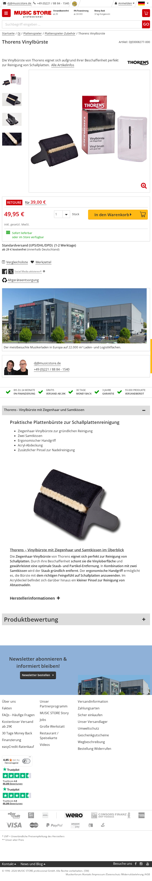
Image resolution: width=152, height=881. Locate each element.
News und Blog (32, 864)
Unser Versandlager (93, 722)
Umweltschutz (88, 728)
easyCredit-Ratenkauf (18, 746)
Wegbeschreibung (91, 742)
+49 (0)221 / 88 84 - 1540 (51, 369)
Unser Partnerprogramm (53, 703)
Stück (75, 214)
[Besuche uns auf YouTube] (148, 863)
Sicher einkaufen (90, 715)
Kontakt (8, 864)
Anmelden (125, 3)
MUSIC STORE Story (54, 713)
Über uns (9, 701)
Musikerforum (73, 874)
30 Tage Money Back (17, 733)
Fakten (7, 708)
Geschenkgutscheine (93, 735)
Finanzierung (11, 740)
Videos (45, 744)
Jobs (43, 720)
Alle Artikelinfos (62, 65)
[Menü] (30, 757)
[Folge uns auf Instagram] (141, 863)
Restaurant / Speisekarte (49, 735)
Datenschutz (113, 874)
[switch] (26, 761)
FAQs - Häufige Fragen (18, 715)
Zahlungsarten (89, 708)
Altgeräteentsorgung (23, 280)
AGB (147, 874)
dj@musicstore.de (19, 3)
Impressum (98, 874)
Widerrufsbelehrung (133, 874)
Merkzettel (43, 262)
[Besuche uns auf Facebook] (135, 863)
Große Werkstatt (52, 726)
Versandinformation (93, 701)
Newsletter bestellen (36, 675)
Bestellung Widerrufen (94, 748)
